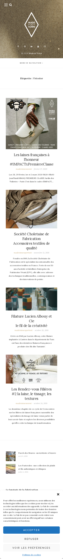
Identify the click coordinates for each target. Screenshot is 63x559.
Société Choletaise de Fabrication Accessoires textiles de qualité (31, 241)
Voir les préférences (31, 547)
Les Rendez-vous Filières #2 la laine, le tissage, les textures (31, 394)
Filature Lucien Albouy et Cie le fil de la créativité (31, 321)
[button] (58, 494)
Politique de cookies (31, 555)
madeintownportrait (23, 252)
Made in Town (35, 53)
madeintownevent (24, 169)
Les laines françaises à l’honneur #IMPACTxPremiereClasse (31, 159)
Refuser (31, 539)
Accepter (31, 530)
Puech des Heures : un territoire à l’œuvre (37, 453)
